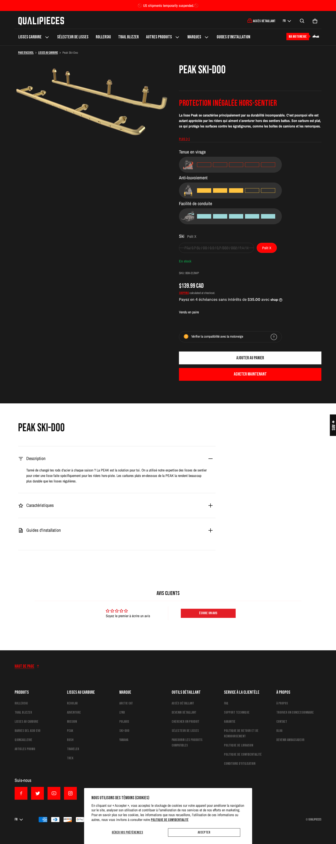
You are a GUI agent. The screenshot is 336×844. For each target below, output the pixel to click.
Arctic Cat (126, 703)
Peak (70, 731)
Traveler (73, 749)
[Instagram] (70, 793)
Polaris (124, 722)
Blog (279, 731)
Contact (281, 722)
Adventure (74, 712)
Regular (72, 703)
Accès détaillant (183, 703)
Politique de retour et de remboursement (241, 733)
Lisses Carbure (30, 37)
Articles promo (25, 749)
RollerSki (103, 37)
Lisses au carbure (48, 53)
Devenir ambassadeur (290, 740)
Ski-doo (124, 731)
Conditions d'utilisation (239, 764)
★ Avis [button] (333, 425)
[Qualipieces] (41, 21)
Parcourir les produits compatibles (187, 743)
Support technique (237, 712)
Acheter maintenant (250, 374)
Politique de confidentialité (170, 820)
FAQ (226, 703)
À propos (282, 703)
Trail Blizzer (128, 37)
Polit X (266, 247)
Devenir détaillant (184, 712)
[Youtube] (54, 793)
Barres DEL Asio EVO (27, 731)
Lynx (122, 712)
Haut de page (24, 666)
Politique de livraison (238, 745)
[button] (302, 21)
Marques (194, 37)
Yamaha (123, 740)
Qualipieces (314, 819)
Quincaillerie (23, 740)
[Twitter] (37, 793)
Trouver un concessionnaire (295, 712)
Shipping (184, 293)
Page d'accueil (26, 53)
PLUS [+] (184, 139)
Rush (70, 740)
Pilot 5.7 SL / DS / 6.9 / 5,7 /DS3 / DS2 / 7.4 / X (216, 247)
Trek (70, 758)
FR (284, 21)
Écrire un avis (208, 613)
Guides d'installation (233, 37)
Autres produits (159, 37)
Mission (72, 722)
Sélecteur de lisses (72, 37)
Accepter (204, 832)
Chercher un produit (185, 722)
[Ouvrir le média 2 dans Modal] (93, 109)
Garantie (229, 722)
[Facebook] (21, 793)
